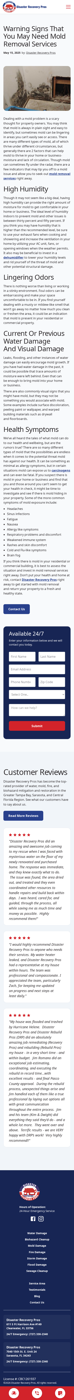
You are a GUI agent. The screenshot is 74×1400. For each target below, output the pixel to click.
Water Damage (37, 1233)
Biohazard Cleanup (37, 1239)
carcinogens (61, 470)
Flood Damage (37, 1264)
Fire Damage (37, 1252)
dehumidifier (13, 257)
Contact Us (37, 1302)
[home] (24, 6)
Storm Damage (37, 1258)
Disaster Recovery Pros (41, 52)
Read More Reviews (23, 816)
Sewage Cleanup (37, 1271)
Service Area (37, 1283)
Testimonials (37, 1289)
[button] (67, 6)
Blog (37, 1296)
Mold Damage (37, 1245)
